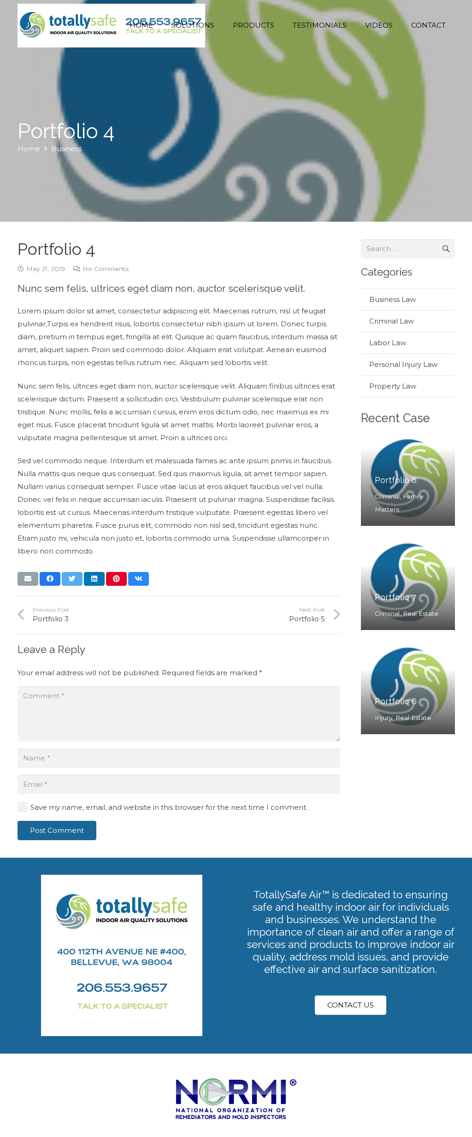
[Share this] (50, 579)
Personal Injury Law (403, 364)
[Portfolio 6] (408, 688)
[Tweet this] (72, 579)
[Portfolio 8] (408, 479)
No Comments (106, 268)
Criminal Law (391, 321)
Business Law (392, 299)
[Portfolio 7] (408, 583)
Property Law (392, 386)
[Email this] (28, 579)
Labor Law (387, 342)
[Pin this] (116, 579)
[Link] (111, 25)
